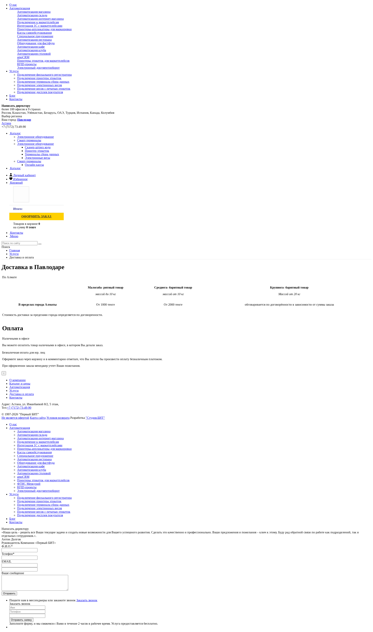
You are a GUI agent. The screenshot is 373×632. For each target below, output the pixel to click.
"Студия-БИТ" (95, 417)
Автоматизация (19, 8)
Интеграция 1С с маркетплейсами (39, 25)
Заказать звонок (86, 600)
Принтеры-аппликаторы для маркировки (44, 29)
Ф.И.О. (7, 546)
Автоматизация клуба (31, 50)
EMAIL (6, 561)
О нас (13, 4)
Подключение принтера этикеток (39, 78)
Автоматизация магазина (34, 11)
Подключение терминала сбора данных (43, 81)
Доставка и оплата (21, 394)
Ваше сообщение (13, 573)
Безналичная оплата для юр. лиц (23, 352)
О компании (17, 380)
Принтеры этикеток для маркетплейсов (43, 60)
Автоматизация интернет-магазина (40, 18)
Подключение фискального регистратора (44, 74)
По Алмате (9, 277)
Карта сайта (38, 417)
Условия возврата (58, 417)
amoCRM (23, 57)
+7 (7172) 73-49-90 (19, 407)
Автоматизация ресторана (34, 39)
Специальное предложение (35, 36)
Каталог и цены (19, 383)
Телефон (8, 553)
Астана (6, 123)
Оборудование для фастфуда (36, 43)
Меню (13, 236)
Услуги (14, 71)
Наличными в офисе (15, 338)
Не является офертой (15, 417)
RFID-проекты (27, 64)
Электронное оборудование (35, 143)
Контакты (15, 99)
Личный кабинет (24, 175)
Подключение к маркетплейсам (38, 22)
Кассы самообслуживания (34, 32)
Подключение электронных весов (39, 85)
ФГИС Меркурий (28, 483)
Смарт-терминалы (29, 161)
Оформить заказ (36, 216)
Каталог (15, 133)
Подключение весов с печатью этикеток (43, 88)
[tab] (35, 136)
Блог (12, 95)
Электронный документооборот (38, 67)
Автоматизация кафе (31, 46)
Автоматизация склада (32, 15)
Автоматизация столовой (34, 53)
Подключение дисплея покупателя (40, 92)
